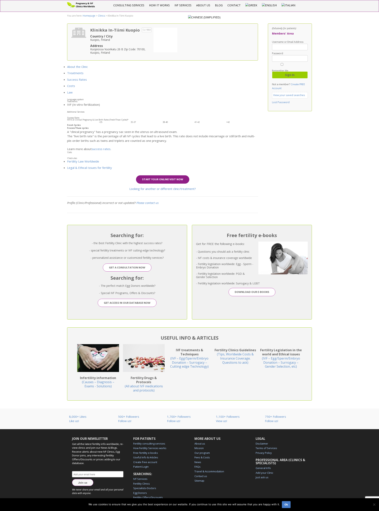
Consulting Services (128, 5)
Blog (219, 5)
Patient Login (141, 466)
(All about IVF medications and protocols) (144, 384)
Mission (199, 448)
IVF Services (182, 5)
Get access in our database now (127, 303)
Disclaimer (262, 443)
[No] (374, 504)
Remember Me (280, 70)
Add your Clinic (264, 473)
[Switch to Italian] (288, 5)
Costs (71, 86)
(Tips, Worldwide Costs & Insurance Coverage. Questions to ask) (235, 356)
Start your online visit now (162, 179)
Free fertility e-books (145, 453)
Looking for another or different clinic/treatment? (162, 189)
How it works (159, 5)
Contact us (200, 476)
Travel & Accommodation (209, 471)
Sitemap (199, 480)
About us (203, 5)
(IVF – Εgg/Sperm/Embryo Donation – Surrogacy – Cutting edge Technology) (189, 358)
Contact (234, 5)
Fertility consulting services (149, 443)
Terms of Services (266, 448)
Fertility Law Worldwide (83, 161)
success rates (101, 149)
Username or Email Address (287, 42)
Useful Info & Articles (145, 457)
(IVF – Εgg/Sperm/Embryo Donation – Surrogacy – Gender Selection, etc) (281, 358)
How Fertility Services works (149, 448)
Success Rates (77, 79)
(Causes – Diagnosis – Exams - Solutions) (98, 382)
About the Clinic (77, 67)
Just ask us (262, 477)
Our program (202, 453)
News (197, 462)
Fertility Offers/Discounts (148, 497)
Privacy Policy (264, 453)
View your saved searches (289, 95)
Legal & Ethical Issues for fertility (89, 168)
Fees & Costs (202, 457)
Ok (286, 504)
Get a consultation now (127, 267)
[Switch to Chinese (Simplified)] (204, 17)
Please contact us (147, 203)
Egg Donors (140, 493)
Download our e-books (252, 292)
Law (70, 92)
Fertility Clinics (141, 483)
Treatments (75, 73)
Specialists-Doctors (144, 488)
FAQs (197, 466)
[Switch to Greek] (251, 5)
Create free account (145, 462)
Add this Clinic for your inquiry (165, 39)
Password (277, 53)
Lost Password (281, 102)
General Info (263, 468)
